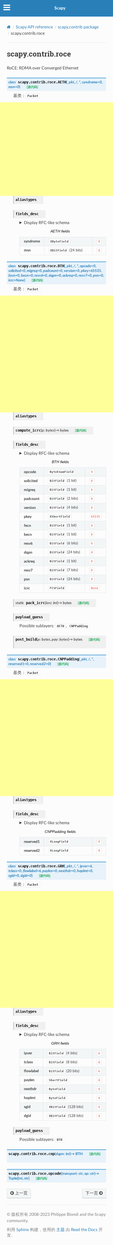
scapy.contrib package (78, 27)
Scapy (59, 8)
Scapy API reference (34, 27)
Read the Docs (84, 1230)
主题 (60, 1230)
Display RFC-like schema (46, 223)
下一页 (92, 1193)
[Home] (9, 27)
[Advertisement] (56, 149)
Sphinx (22, 1230)
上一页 (21, 1193)
